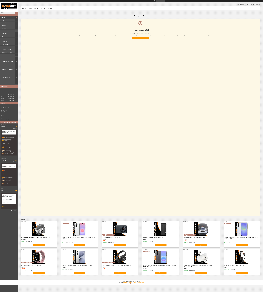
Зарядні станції (5, 30)
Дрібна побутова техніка (7, 61)
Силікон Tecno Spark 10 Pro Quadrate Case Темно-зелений (8, 166)
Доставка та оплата (33, 8)
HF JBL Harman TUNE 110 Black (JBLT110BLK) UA (235, 265)
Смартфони (4, 20)
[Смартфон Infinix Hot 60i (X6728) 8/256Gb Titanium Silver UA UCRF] (79, 257)
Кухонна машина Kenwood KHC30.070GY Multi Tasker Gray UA (35, 237)
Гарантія (43, 8)
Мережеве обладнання (7, 64)
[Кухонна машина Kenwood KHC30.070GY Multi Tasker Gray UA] (39, 229)
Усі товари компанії (255, 276)
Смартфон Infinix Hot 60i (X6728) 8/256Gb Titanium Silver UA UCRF (77, 265)
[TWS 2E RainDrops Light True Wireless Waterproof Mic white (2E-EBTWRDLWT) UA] (201, 257)
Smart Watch (4, 41)
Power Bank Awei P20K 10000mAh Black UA (153, 237)
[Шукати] (16, 13)
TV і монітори (4, 33)
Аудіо (3, 36)
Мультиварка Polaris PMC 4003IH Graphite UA (194, 237)
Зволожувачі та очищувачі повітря (7, 55)
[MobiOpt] (9, 6)
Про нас (50, 8)
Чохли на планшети (6, 77)
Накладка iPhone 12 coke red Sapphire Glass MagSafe (8, 196)
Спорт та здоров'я (6, 44)
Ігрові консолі (5, 58)
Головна (24, 8)
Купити (38, 245)
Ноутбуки (4, 28)
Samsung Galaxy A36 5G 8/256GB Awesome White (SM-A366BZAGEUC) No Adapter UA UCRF (241, 238)
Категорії (3, 17)
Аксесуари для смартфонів (7, 69)
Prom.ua (138, 281)
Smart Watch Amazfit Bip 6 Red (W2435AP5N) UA (8, 132)
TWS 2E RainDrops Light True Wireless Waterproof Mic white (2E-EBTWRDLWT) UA (198, 266)
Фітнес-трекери (5, 38)
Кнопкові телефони (6, 22)
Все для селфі (4, 66)
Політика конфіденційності (138, 282)
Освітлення (4, 72)
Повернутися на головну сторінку (141, 37)
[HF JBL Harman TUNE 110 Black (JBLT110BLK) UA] (242, 257)
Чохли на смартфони (6, 74)
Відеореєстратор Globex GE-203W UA (111, 237)
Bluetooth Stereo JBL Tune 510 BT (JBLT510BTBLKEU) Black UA (117, 265)
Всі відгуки (13, 210)
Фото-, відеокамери (6, 46)
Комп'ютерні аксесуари (7, 52)
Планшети (4, 25)
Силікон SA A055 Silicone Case (8, 198)
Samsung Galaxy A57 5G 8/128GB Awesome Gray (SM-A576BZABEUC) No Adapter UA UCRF (159, 266)
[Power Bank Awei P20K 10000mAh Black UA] (160, 229)
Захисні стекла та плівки (7, 80)
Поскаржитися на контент (128, 282)
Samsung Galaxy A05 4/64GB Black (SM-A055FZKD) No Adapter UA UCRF (8, 201)
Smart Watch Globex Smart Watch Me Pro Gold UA (32, 265)
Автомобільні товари (6, 49)
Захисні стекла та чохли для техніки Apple (8, 83)
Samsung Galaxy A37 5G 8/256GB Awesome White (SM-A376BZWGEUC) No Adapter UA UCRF (79, 238)
